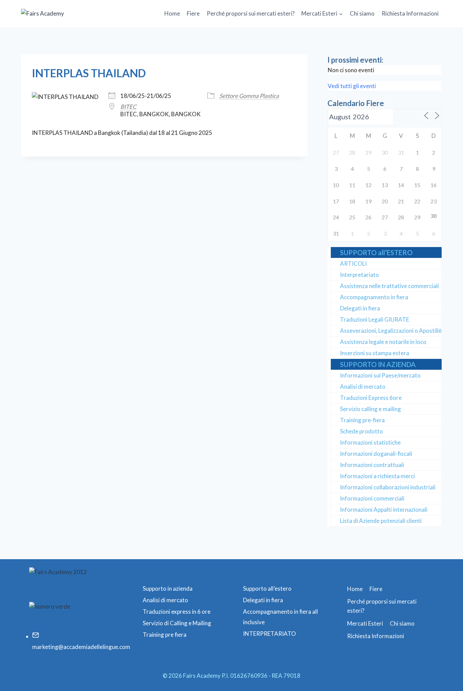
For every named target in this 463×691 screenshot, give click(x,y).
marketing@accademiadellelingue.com (81, 646)
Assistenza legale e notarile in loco (383, 341)
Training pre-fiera (362, 420)
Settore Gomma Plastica (249, 95)
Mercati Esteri (365, 623)
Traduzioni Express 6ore (371, 397)
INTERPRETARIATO (269, 633)
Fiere (193, 13)
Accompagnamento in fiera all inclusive (280, 617)
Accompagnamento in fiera (374, 297)
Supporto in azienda (168, 588)
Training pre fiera (164, 634)
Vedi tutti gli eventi (352, 85)
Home (172, 13)
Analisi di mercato (362, 386)
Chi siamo (362, 13)
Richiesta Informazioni (410, 13)
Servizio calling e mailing (370, 408)
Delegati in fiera (360, 308)
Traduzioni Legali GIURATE (374, 319)
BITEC (128, 106)
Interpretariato (359, 274)
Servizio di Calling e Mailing (177, 623)
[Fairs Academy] (55, 13)
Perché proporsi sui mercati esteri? (251, 13)
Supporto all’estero (267, 588)
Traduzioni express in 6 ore (176, 611)
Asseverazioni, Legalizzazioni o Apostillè (391, 330)
